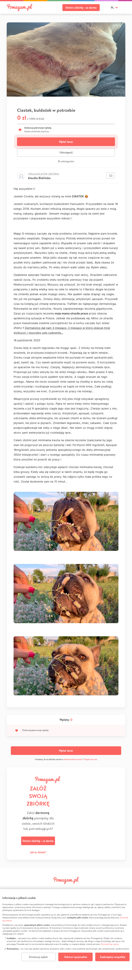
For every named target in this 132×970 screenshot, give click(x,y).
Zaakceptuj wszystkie (112, 957)
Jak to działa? (38, 852)
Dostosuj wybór (38, 957)
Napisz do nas (90, 759)
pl (112, 7)
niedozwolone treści (72, 759)
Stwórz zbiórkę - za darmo (81, 7)
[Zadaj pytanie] (110, 176)
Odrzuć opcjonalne (75, 957)
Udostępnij (66, 152)
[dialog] (66, 929)
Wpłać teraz (66, 142)
